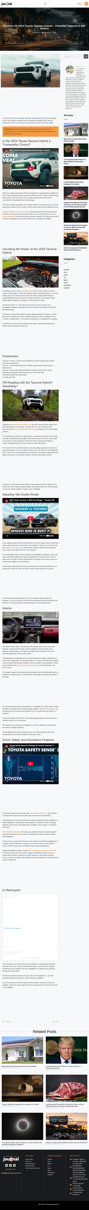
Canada (66, 288)
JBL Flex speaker (49, 709)
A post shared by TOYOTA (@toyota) (30, 957)
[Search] (86, 3)
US (65, 277)
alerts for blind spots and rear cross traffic (42, 850)
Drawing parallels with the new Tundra (15, 212)
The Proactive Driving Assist (12, 832)
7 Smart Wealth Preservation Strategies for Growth (20, 1104)
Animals (66, 270)
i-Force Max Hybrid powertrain (24, 429)
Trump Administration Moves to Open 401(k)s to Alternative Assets (75, 162)
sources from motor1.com (22, 424)
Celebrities (67, 285)
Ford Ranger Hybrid (16, 548)
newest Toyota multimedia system (28, 665)
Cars (65, 272)
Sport (65, 283)
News (66, 280)
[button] (45, 3)
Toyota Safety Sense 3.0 (38, 813)
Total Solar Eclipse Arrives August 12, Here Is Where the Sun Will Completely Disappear (75, 227)
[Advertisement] (30, 104)
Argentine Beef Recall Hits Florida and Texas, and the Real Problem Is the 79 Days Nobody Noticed (75, 205)
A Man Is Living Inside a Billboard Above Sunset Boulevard (66, 1142)
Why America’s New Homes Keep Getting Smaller (19, 1066)
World (66, 275)
